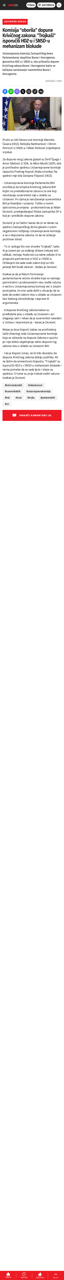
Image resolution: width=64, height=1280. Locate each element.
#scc (7, 404)
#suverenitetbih (12, 391)
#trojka (30, 397)
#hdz (7, 397)
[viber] (17, 91)
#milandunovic (35, 385)
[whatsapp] (11, 91)
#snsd (18, 397)
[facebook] (5, 91)
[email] (29, 91)
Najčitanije (40, 1277)
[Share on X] (22, 91)
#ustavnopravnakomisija (38, 391)
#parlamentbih (48, 397)
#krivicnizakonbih (13, 385)
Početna (8, 1277)
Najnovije (24, 1277)
